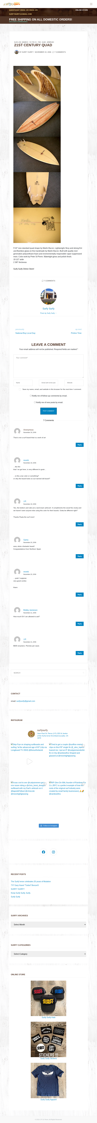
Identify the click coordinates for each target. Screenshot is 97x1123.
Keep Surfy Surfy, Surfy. (21, 893)
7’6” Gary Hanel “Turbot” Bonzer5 (25, 885)
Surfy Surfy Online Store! (23, 269)
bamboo (25, 42)
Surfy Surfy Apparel (48, 1100)
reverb (26, 460)
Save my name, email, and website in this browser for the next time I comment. (52, 389)
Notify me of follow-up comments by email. (49, 396)
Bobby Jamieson (30, 610)
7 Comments (60, 52)
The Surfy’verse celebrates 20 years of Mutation (31, 882)
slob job (17, 42)
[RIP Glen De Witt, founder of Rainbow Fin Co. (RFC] (67, 799)
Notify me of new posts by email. (49, 402)
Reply (80, 445)
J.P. (24, 501)
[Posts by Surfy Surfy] (16, 51)
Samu (25, 540)
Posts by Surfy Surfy (47, 313)
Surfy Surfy (28, 52)
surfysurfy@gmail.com (20, 14)
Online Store (81, 10)
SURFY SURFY (18, 889)
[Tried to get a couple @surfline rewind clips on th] (67, 761)
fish (39, 42)
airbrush (50, 42)
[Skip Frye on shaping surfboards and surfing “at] (29, 761)
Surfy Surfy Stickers (48, 1058)
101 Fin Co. (33, 42)
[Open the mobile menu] (91, 4)
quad (44, 42)
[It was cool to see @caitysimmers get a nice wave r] (29, 799)
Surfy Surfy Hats (48, 1017)
